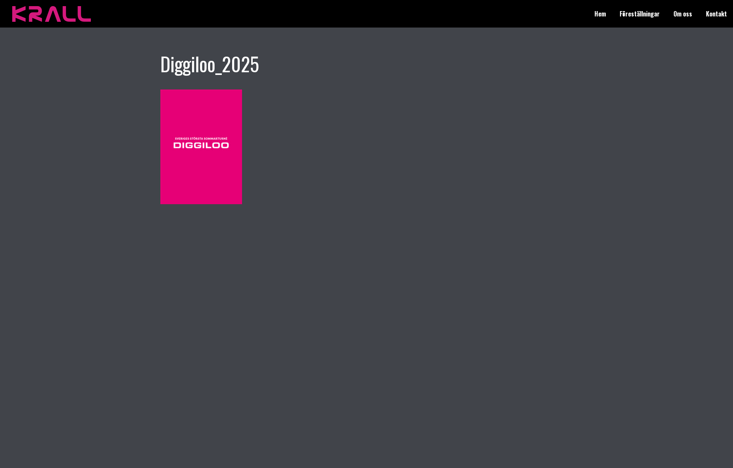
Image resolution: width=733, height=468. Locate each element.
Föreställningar (640, 13)
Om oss (682, 13)
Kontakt (716, 13)
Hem (600, 13)
